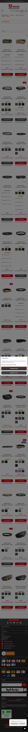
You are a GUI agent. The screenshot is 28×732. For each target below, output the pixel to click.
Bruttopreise (14, 368)
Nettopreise (14, 372)
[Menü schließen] (26, 358)
